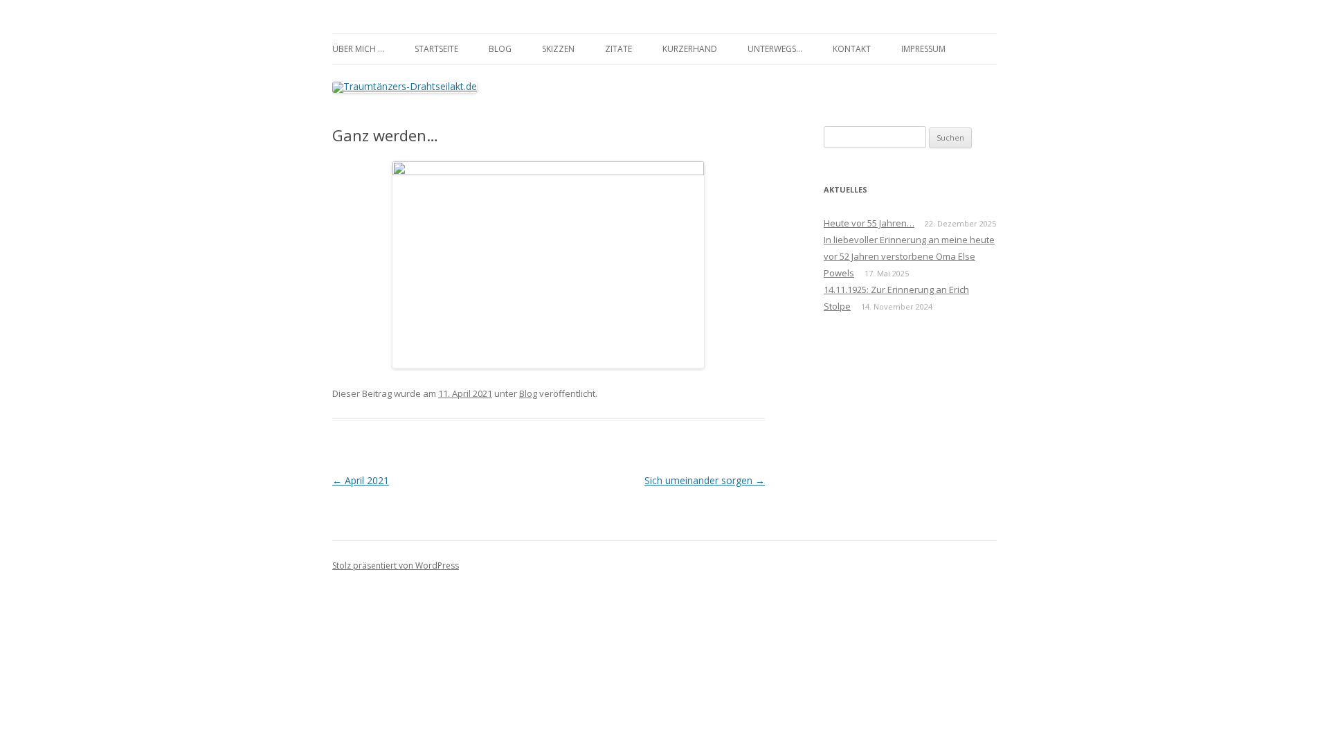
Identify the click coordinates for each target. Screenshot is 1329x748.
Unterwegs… (775, 49)
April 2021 (360, 480)
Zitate (618, 49)
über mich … (358, 49)
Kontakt (852, 49)
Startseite (436, 49)
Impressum (923, 49)
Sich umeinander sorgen (704, 480)
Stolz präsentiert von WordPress (395, 565)
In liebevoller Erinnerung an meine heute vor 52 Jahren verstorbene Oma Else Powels (909, 256)
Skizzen (558, 49)
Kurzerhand (689, 49)
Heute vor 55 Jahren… (869, 223)
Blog (500, 49)
